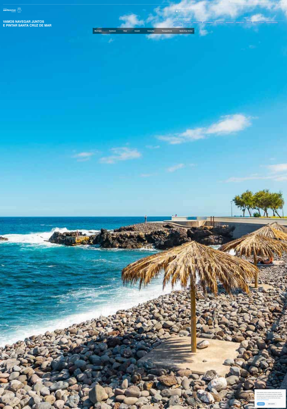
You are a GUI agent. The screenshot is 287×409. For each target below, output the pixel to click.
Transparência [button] (167, 31)
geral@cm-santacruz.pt (182, 8)
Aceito (261, 404)
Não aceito (271, 404)
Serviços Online (229, 22)
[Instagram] (179, 11)
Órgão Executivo (197, 22)
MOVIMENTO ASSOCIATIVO (271, 22)
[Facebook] (174, 11)
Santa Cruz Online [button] (186, 31)
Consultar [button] (150, 31)
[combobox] (228, 19)
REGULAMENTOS (187, 22)
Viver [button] (125, 31)
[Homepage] (12, 10)
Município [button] (98, 31)
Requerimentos (177, 25)
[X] (177, 11)
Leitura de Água (240, 22)
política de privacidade (263, 399)
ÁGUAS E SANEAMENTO (209, 22)
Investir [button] (137, 31)
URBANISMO (249, 22)
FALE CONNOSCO (177, 22)
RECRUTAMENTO (219, 22)
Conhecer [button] (112, 31)
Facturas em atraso (259, 22)
